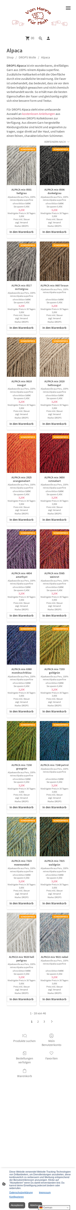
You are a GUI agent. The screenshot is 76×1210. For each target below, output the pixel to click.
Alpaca (45, 57)
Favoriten (51, 1058)
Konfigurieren (16, 1196)
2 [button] (38, 1021)
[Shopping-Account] (48, 38)
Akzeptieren (17, 1205)
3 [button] (44, 1021)
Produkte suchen (24, 1041)
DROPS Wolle (27, 57)
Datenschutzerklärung (21, 1192)
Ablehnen (35, 1205)
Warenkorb (24, 1076)
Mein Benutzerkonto (51, 1042)
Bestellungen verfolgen (24, 1060)
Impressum (45, 1192)
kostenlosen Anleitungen (38, 114)
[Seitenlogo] (38, 16)
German (47, 1207)
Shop (10, 57)
